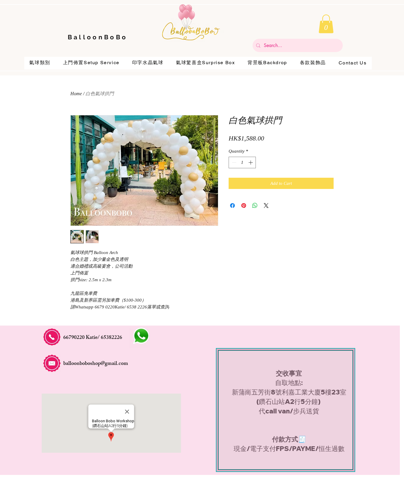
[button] (326, 23)
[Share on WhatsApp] (254, 205)
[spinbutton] (242, 162)
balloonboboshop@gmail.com (95, 364)
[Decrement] (233, 162)
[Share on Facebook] (232, 205)
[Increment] (251, 162)
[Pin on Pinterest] (243, 205)
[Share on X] (266, 205)
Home (76, 93)
